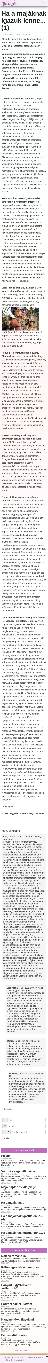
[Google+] (30, 1360)
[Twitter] (34, 1360)
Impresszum (31, 1357)
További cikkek (21, 1350)
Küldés (6, 1138)
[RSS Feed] (38, 1360)
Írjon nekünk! (19, 1360)
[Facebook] (26, 1360)
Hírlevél (9, 1360)
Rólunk (40, 1357)
